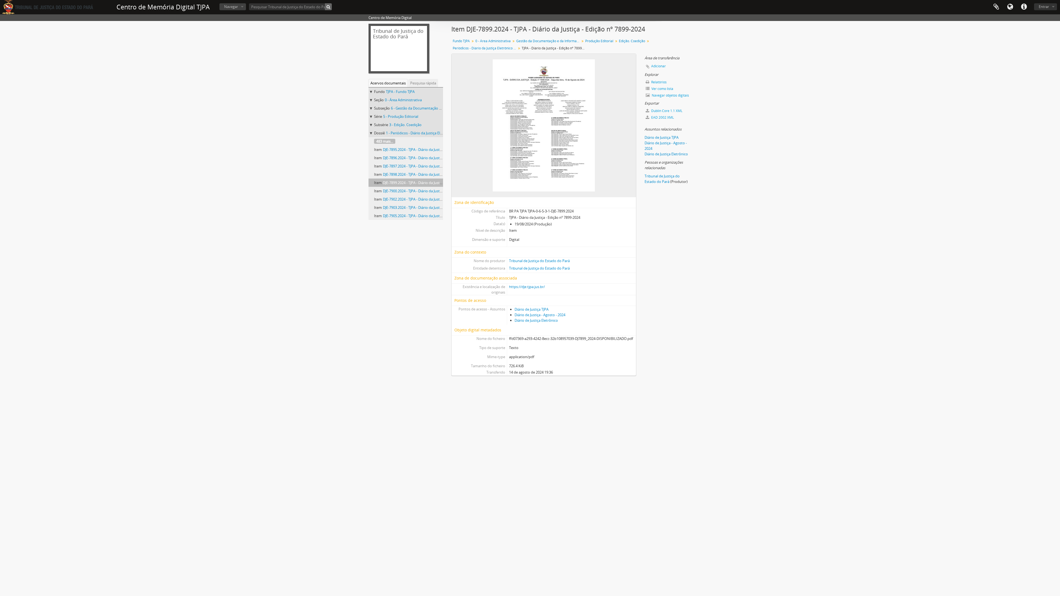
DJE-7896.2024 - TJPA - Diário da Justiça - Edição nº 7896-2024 (431, 157)
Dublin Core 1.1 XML (666, 110)
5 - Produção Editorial (400, 116)
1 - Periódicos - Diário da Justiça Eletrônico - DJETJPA (427, 133)
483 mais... (384, 141)
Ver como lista (662, 88)
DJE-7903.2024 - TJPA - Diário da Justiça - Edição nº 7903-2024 (431, 207)
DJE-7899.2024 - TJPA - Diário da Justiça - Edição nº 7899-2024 (431, 182)
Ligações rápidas (1024, 7)
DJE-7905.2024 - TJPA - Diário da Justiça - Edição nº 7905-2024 (431, 215)
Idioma (1010, 7)
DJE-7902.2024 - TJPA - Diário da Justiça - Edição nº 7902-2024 (431, 199)
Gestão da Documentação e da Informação (548, 41)
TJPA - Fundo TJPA (400, 91)
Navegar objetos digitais (670, 95)
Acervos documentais (388, 83)
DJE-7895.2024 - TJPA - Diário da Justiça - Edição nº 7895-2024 (431, 149)
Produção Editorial (599, 41)
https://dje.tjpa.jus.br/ (527, 286)
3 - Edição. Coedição (405, 124)
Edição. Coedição (632, 41)
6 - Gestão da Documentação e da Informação (428, 108)
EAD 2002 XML (662, 117)
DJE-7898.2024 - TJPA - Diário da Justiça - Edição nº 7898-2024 (431, 174)
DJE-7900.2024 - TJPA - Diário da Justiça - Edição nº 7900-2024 (431, 190)
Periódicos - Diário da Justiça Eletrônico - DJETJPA (485, 48)
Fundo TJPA (461, 41)
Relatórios (658, 82)
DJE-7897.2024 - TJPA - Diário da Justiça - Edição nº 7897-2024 (431, 166)
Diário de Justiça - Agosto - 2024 (540, 314)
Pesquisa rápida (423, 83)
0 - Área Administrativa (403, 99)
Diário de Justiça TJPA (531, 309)
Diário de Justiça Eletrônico (536, 320)
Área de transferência (996, 7)
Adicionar (658, 66)
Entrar (1044, 6)
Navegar (231, 6)
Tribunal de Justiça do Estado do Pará (539, 260)
